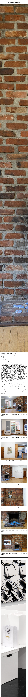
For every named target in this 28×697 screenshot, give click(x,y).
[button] (25, 2)
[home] (14, 2)
